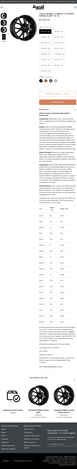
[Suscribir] (73, 444)
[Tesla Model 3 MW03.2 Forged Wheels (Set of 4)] (64, 396)
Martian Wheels (53, 457)
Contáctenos (28, 432)
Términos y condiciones (31, 439)
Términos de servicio (8, 445)
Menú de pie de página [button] (9, 426)
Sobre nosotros (29, 429)
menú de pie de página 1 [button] (33, 426)
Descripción (44, 109)
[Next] (74, 380)
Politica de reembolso (8, 449)
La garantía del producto (32, 435)
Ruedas (3, 432)
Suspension (5, 439)
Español (5, 461)
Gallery (3, 429)
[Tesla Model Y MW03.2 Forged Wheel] (38, 396)
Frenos (3, 435)
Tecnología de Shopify (67, 465)
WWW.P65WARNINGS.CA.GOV (52, 367)
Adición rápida (13, 405)
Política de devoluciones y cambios (62, 463)
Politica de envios (29, 442)
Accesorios (4, 442)
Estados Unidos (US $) (22, 461)
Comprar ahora (58, 102)
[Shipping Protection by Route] (13, 396)
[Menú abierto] (4, 7)
